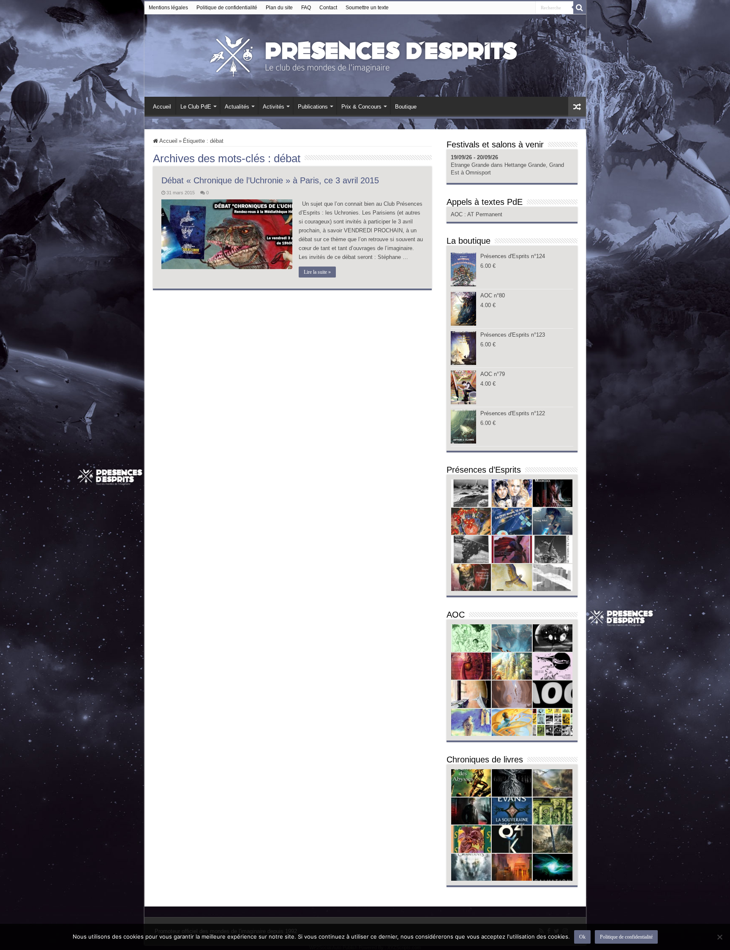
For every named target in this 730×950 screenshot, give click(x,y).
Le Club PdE (195, 106)
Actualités (237, 106)
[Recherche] (579, 7)
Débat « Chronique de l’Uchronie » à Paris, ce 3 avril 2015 (270, 180)
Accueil (162, 106)
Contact (328, 8)
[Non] (719, 937)
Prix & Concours (361, 106)
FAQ (306, 8)
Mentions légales (168, 8)
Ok (582, 937)
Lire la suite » (317, 272)
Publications (313, 106)
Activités (273, 106)
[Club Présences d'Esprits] (365, 54)
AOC (457, 214)
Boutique (406, 106)
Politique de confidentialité (226, 8)
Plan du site (279, 8)
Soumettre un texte (367, 8)
